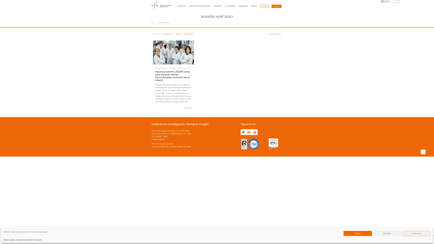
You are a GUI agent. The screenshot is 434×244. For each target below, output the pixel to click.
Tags (179, 34)
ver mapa (187, 134)
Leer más (189, 108)
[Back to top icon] (423, 152)
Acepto (358, 233)
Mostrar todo (276, 34)
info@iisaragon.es (158, 139)
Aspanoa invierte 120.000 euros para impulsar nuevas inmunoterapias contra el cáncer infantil (172, 76)
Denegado (387, 233)
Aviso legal (156, 147)
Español (386, 1)
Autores (189, 34)
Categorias (168, 34)
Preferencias (416, 233)
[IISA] (161, 5)
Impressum (37, 240)
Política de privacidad (168, 147)
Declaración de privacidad (25, 240)
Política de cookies (9, 240)
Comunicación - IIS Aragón (166, 68)
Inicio (152, 22)
